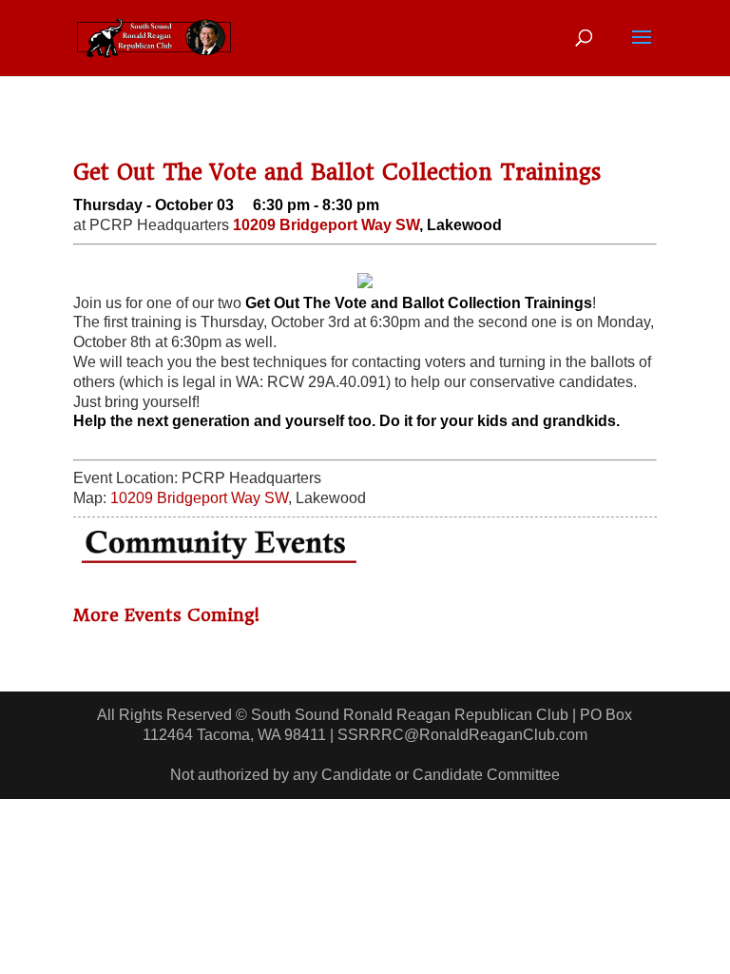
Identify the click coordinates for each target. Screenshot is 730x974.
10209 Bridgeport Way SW (326, 225)
